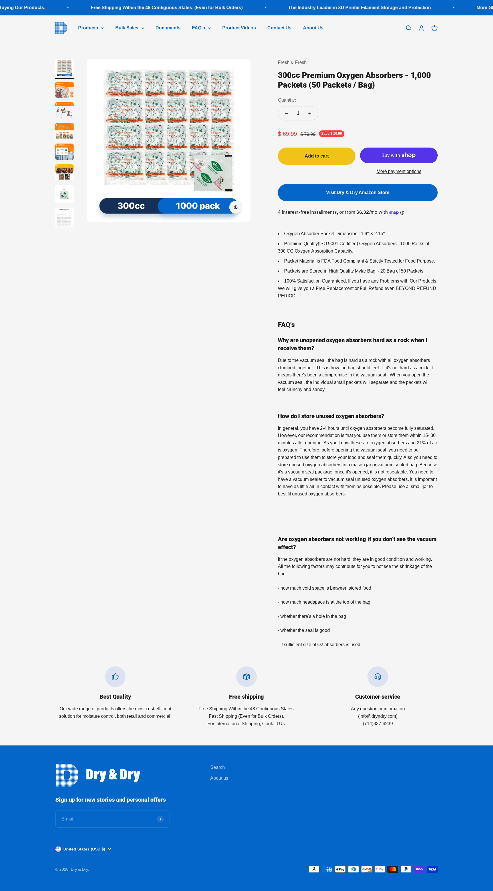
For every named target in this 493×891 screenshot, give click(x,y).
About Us (313, 27)
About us (219, 778)
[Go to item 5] (64, 153)
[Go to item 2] (64, 91)
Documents (168, 27)
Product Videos (239, 27)
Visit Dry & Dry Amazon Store (357, 192)
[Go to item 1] (64, 69)
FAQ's (198, 27)
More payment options (399, 171)
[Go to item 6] (64, 173)
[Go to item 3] (64, 111)
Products (88, 27)
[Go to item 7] (64, 195)
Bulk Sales (126, 27)
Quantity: (287, 100)
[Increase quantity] (310, 113)
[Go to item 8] (64, 221)
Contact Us (279, 27)
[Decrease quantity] (286, 113)
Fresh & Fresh (292, 62)
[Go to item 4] (64, 132)
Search (217, 767)
